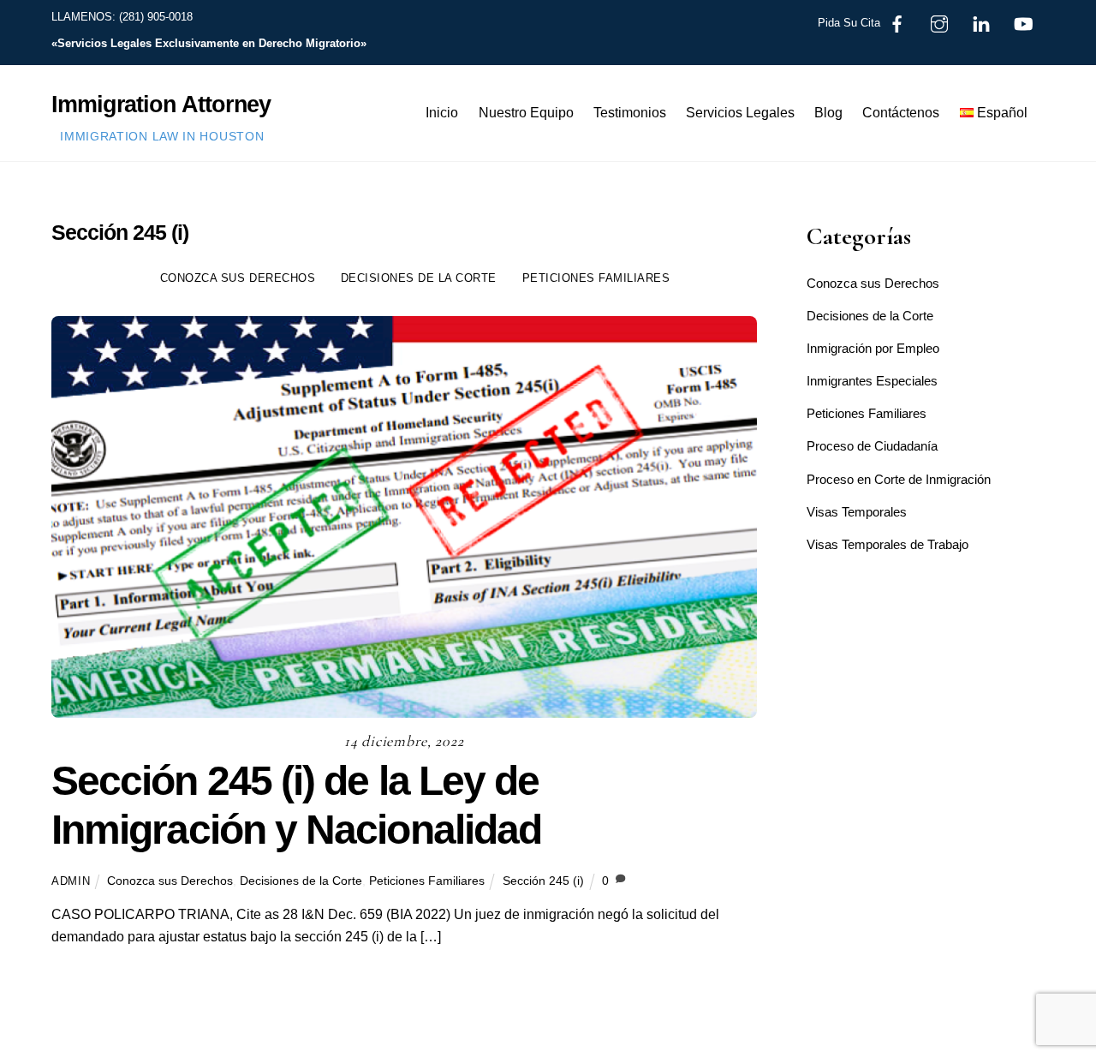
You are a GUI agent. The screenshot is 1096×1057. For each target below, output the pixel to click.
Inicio (442, 112)
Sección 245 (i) (543, 880)
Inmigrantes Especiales (872, 380)
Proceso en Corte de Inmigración (899, 479)
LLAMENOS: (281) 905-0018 (122, 16)
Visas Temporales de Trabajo (887, 544)
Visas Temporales (857, 512)
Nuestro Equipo (526, 112)
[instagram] (939, 22)
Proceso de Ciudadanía (872, 446)
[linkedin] (981, 22)
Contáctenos (900, 112)
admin (70, 881)
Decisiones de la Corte (419, 278)
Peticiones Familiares (596, 278)
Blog (828, 112)
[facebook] (897, 22)
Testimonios (629, 112)
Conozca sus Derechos (237, 278)
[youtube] (1023, 22)
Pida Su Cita (849, 22)
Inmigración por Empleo (873, 348)
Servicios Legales (740, 112)
